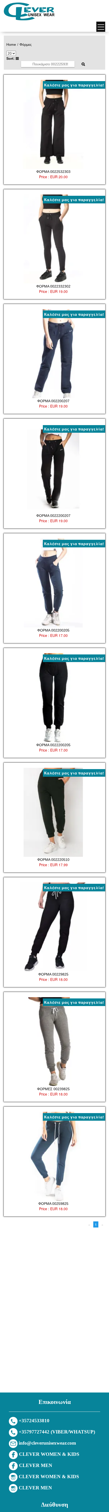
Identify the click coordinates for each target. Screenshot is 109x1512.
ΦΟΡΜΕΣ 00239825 (53, 1089)
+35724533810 (34, 1420)
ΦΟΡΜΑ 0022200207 (53, 516)
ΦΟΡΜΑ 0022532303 (53, 172)
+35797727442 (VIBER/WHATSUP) (57, 1431)
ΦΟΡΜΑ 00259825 (53, 1204)
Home (11, 44)
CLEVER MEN (35, 1465)
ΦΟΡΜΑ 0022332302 (53, 286)
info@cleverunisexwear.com (47, 1443)
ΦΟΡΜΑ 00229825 (53, 974)
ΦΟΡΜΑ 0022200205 (53, 745)
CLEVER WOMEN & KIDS (49, 1454)
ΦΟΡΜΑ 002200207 (53, 401)
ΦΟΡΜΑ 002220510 (53, 860)
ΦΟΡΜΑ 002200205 (53, 630)
